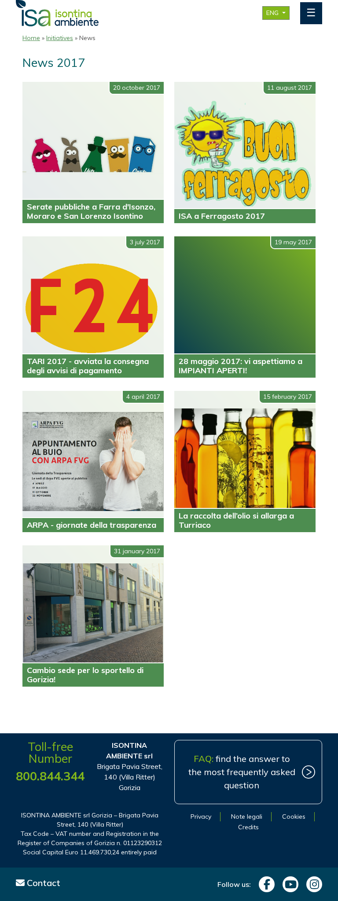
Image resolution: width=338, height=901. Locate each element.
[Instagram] (312, 884)
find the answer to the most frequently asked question (241, 772)
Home (31, 38)
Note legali (246, 816)
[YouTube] (288, 884)
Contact (42, 882)
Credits (248, 827)
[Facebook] (264, 884)
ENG (273, 13)
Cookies (293, 816)
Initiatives (59, 38)
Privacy (201, 816)
